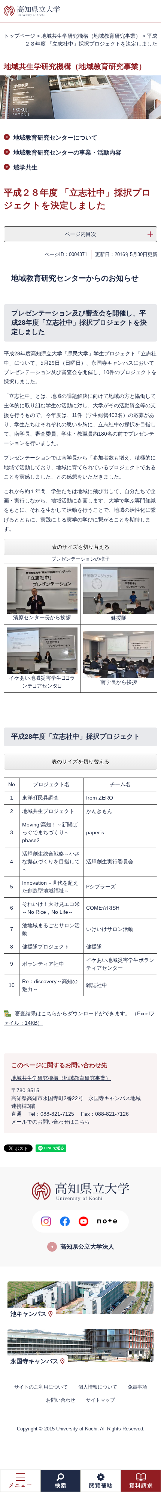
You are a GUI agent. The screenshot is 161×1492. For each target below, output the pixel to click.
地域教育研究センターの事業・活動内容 (67, 152)
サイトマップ (100, 1400)
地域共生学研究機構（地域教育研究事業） (91, 36)
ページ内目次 (80, 234)
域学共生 (25, 167)
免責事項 (137, 1387)
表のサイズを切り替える (80, 547)
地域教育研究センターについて (55, 137)
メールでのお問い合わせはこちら (50, 1122)
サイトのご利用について (41, 1387)
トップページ (19, 36)
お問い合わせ (60, 1400)
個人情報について (97, 1387)
